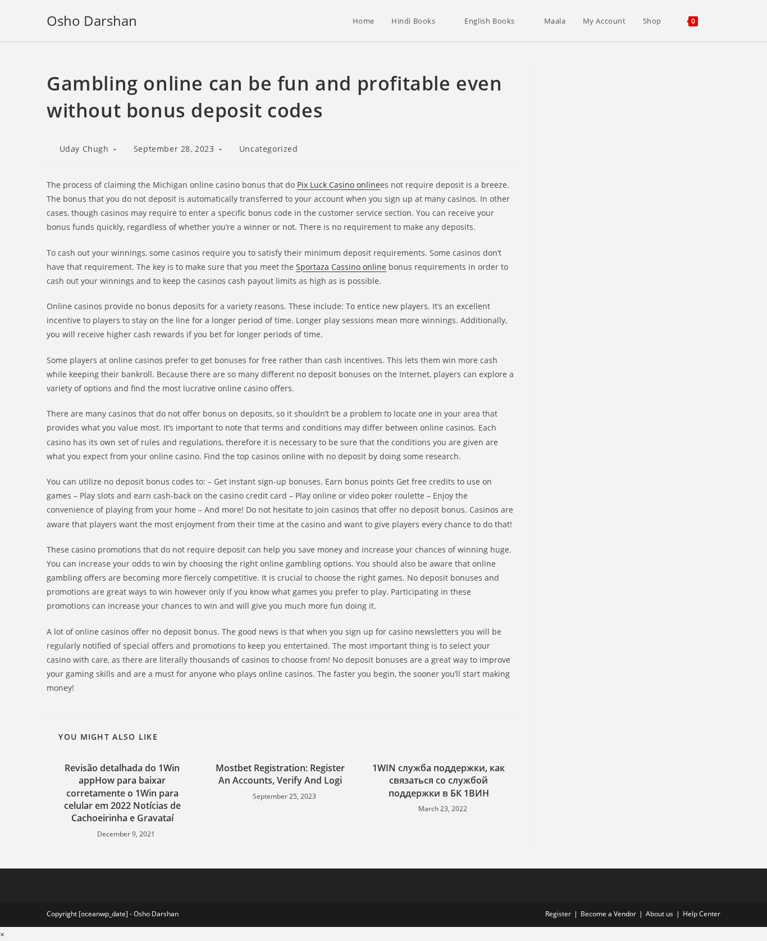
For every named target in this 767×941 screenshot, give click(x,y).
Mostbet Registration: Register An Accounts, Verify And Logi (280, 774)
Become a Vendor (608, 914)
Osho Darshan (92, 20)
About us (659, 914)
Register (558, 914)
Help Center (701, 914)
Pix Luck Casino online (338, 184)
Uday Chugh (84, 148)
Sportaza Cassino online (341, 266)
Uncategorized (268, 148)
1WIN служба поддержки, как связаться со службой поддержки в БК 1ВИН (438, 780)
